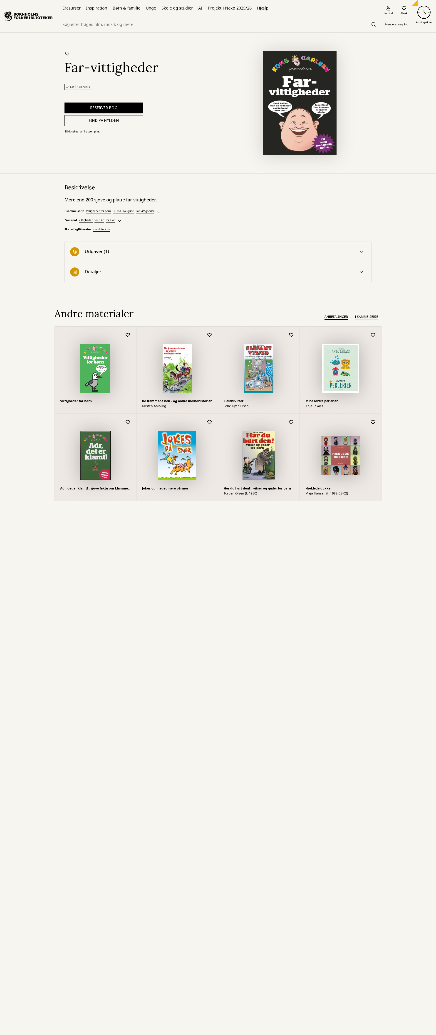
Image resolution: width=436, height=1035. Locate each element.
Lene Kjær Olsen (236, 406)
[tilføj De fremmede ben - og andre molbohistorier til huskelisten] (209, 335)
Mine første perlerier (321, 401)
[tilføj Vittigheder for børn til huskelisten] (128, 335)
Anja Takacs (314, 406)
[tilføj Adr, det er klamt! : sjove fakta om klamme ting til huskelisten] (128, 422)
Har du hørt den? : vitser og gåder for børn (257, 488)
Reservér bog (103, 108)
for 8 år (99, 220)
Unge (151, 8)
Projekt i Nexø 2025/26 (230, 8)
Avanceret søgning (396, 24)
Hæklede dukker (318, 488)
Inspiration (96, 8)
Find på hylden (104, 120)
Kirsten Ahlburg (154, 406)
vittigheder (86, 220)
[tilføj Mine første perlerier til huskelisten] (373, 335)
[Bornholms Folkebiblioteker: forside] (28, 16)
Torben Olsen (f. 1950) (240, 493)
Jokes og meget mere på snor (165, 488)
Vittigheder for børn (98, 211)
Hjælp (262, 8)
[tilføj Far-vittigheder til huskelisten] (67, 53)
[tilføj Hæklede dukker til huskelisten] (373, 422)
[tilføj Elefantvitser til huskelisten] (291, 335)
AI (200, 8)
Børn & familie (126, 8)
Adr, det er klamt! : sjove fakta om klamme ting (94, 489)
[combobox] (218, 24)
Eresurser (71, 8)
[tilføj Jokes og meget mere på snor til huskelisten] (209, 422)
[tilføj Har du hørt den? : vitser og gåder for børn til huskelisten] (291, 422)
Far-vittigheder (145, 211)
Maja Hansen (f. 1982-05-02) (326, 493)
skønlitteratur (101, 229)
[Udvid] (159, 212)
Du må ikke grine (123, 211)
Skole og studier (177, 8)
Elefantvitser (233, 401)
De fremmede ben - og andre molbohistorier (177, 401)
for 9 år (110, 220)
